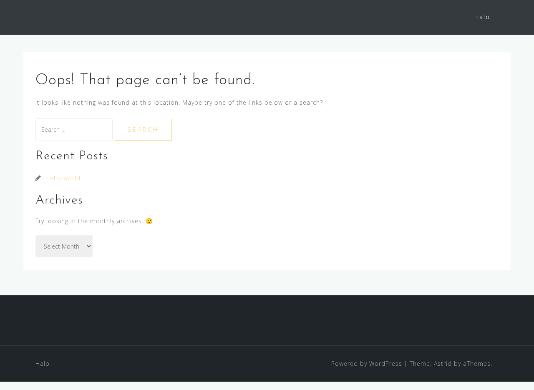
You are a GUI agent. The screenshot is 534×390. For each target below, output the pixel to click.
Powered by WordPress (366, 363)
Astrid (443, 363)
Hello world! (63, 178)
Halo (482, 17)
